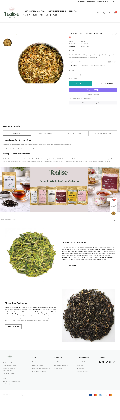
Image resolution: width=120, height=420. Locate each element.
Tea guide (114, 62)
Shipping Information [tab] (74, 133)
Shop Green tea (70, 266)
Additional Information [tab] (103, 133)
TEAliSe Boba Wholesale (39, 372)
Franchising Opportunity (61, 365)
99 (83, 103)
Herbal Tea (11, 26)
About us (44, 15)
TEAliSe (83, 41)
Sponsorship (58, 368)
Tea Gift (26, 15)
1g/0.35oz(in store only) (98, 65)
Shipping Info (80, 365)
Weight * (75, 62)
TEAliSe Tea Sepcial (37, 365)
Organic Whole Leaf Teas (34, 11)
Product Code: (73, 44)
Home (4, 26)
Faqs (55, 15)
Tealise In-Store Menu (83, 372)
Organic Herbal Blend (57, 11)
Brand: (71, 41)
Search (34, 362)
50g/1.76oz (74, 65)
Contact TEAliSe (81, 362)
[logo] (12, 13)
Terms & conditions (85, 98)
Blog (35, 15)
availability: (72, 46)
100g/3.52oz (84, 65)
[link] (98, 13)
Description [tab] (17, 133)
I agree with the (75, 98)
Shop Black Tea (13, 326)
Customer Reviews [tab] (45, 133)
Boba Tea (73, 11)
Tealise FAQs (80, 368)
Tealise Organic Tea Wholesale (41, 368)
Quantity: (72, 71)
